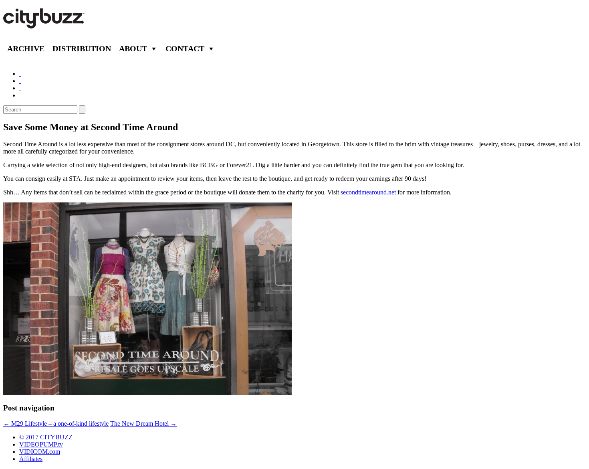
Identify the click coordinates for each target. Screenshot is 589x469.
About (133, 48)
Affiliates (30, 458)
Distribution (81, 48)
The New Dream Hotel (143, 423)
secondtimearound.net (369, 192)
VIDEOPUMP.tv (41, 444)
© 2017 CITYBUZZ (46, 437)
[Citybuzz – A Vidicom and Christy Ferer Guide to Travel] (44, 24)
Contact (184, 48)
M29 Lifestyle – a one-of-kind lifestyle (56, 423)
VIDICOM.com (39, 451)
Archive (25, 48)
